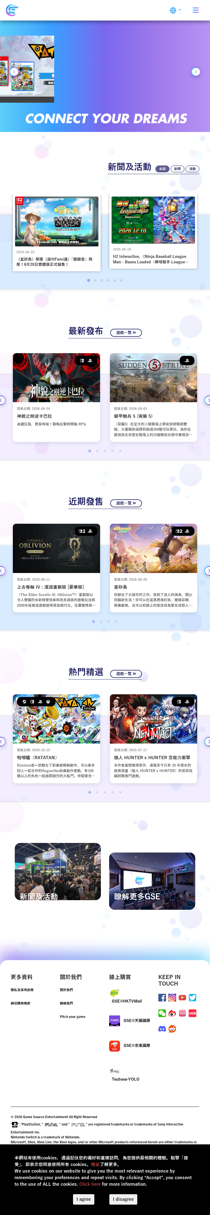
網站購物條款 (20, 1003)
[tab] (88, 280)
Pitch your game (72, 1017)
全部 (162, 169)
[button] (175, 10)
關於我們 (66, 990)
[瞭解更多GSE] (152, 881)
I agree (84, 1199)
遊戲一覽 (124, 333)
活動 (192, 169)
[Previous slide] (14, 72)
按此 (95, 1164)
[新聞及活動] (58, 871)
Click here (90, 1184)
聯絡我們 (66, 1003)
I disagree (123, 1199)
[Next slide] (196, 72)
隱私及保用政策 (22, 990)
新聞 (177, 169)
